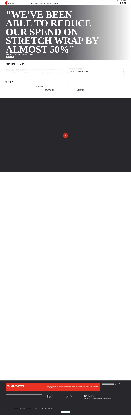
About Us (117, 0)
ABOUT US (49, 397)
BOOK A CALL (68, 395)
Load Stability (34, 3)
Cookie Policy (30, 408)
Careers (121, 0)
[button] (65, 135)
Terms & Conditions (23, 408)
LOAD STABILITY (50, 395)
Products (42, 3)
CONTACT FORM (69, 396)
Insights (56, 3)
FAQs (67, 397)
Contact (124, 0)
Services (49, 3)
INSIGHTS (49, 396)
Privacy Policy (35, 408)
